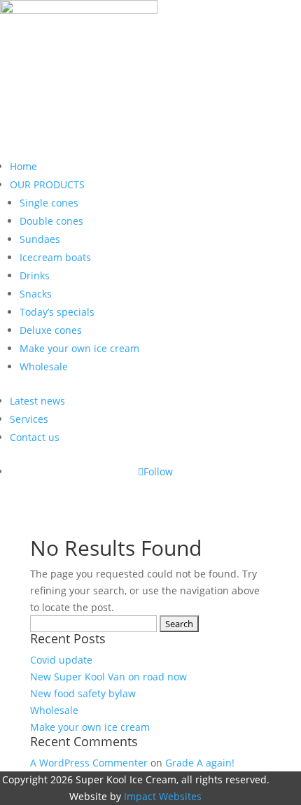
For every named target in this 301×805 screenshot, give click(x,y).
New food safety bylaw (83, 693)
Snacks (36, 293)
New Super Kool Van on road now (108, 676)
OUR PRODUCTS (47, 184)
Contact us (34, 437)
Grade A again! (199, 762)
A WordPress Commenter (89, 762)
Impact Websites (163, 796)
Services (29, 419)
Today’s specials (57, 311)
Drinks (35, 275)
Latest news (37, 400)
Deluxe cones (51, 330)
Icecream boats (55, 257)
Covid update (61, 659)
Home (23, 166)
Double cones (51, 220)
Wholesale (44, 366)
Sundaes (40, 239)
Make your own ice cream (79, 348)
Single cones (49, 202)
